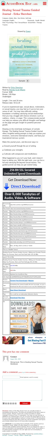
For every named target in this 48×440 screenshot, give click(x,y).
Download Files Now (17, 298)
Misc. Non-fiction (19, 18)
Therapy (39, 22)
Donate (4, 435)
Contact (10, 435)
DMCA (21, 435)
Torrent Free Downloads (18, 280)
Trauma (4, 25)
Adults (11, 18)
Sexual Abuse (22, 22)
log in (23, 372)
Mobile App (28, 435)
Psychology (10, 22)
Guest (28, 31)
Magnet (31, 280)
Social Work (32, 22)
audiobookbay (38, 434)
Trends (16, 435)
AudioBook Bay (22, 3)
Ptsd (16, 22)
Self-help (28, 18)
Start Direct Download (18, 290)
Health (37, 20)
